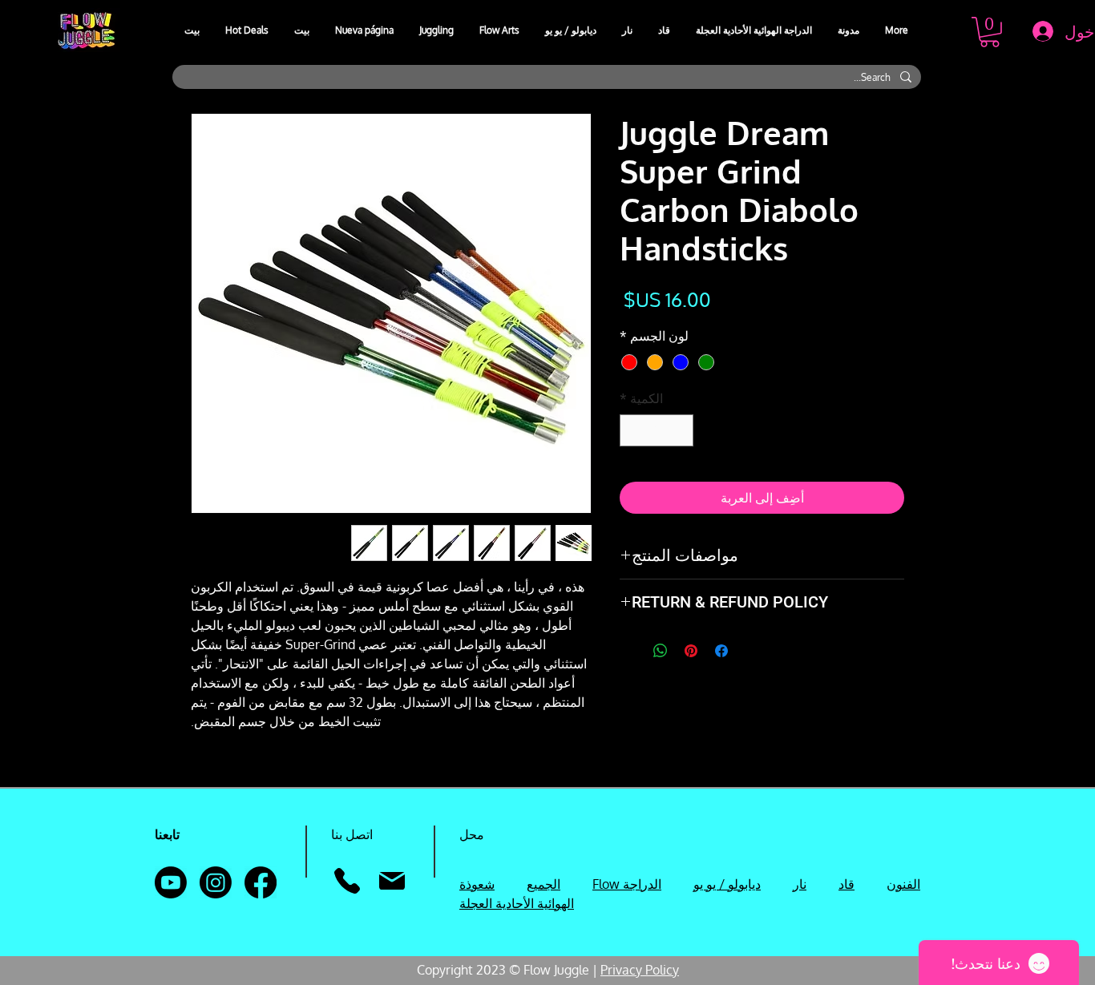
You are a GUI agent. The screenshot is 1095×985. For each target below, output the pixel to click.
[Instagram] (216, 882)
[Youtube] (171, 882)
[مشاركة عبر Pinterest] (691, 650)
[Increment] (633, 430)
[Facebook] (260, 882)
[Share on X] (630, 650)
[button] (437, 30)
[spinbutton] (656, 430)
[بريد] (391, 880)
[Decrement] (680, 430)
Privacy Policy (639, 970)
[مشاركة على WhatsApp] (660, 650)
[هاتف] (346, 880)
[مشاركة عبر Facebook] (721, 650)
